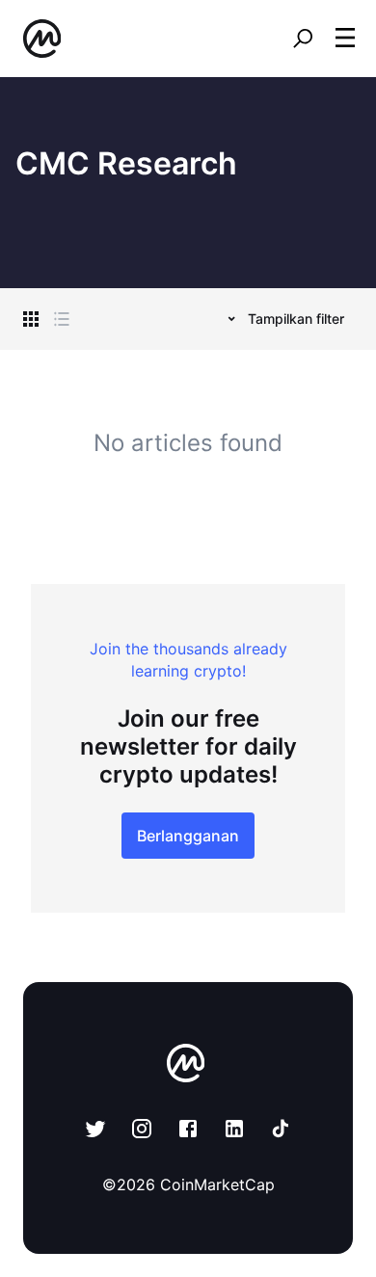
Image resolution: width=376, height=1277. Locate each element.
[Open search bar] (302, 38)
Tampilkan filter (296, 318)
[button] (345, 37)
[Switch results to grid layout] (30, 319)
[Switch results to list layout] (61, 319)
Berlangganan (188, 835)
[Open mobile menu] (345, 38)
